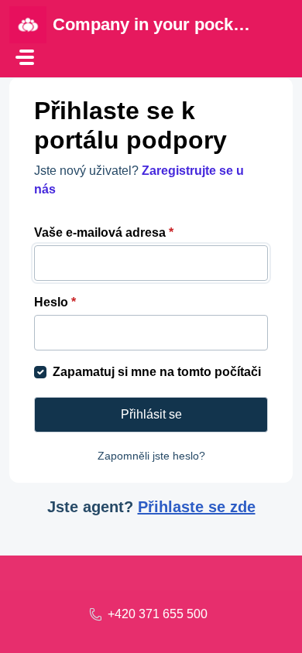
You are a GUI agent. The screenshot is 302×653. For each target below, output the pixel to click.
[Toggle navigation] (24, 57)
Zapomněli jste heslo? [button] (151, 456)
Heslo (55, 302)
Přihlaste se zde (197, 506)
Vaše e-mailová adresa (103, 232)
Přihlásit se (151, 414)
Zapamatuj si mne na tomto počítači (157, 371)
